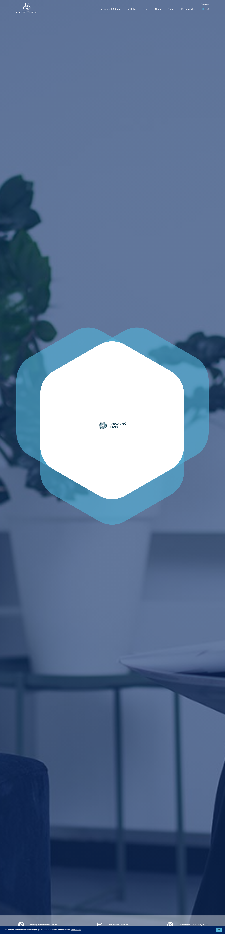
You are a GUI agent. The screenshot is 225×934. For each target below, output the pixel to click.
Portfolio (131, 9)
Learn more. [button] (76, 930)
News (158, 9)
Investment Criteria (110, 9)
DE (208, 9)
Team (145, 9)
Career (171, 9)
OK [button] (219, 930)
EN (203, 9)
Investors (205, 4)
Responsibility (188, 9)
